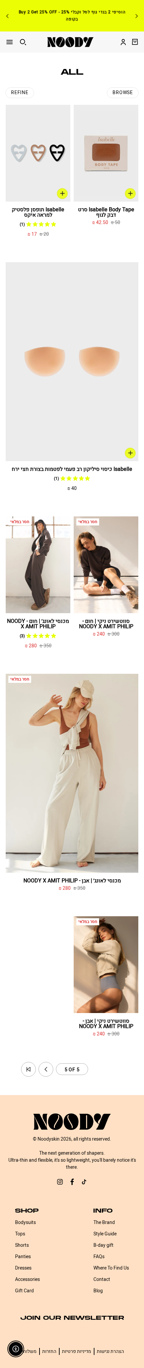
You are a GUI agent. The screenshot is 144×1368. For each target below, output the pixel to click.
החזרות (49, 1351)
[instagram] (60, 1183)
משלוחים (28, 1351)
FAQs (98, 1256)
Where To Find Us (111, 1268)
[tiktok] (84, 1183)
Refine (19, 92)
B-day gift (103, 1245)
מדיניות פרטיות (76, 1351)
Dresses (23, 1268)
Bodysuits (25, 1222)
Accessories (27, 1279)
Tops (20, 1233)
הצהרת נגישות (110, 1351)
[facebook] (72, 1183)
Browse (123, 92)
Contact (101, 1279)
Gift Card (24, 1290)
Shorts (22, 1245)
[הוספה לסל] (130, 193)
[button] (28, 1069)
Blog (98, 1290)
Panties (23, 1256)
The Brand (104, 1222)
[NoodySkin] (70, 42)
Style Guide (105, 1233)
